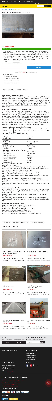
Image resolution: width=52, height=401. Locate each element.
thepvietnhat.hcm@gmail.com (27, 1)
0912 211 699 (22, 72)
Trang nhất (4, 9)
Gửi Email (7, 342)
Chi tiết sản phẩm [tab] (8, 89)
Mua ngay (39, 67)
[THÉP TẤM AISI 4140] (14, 271)
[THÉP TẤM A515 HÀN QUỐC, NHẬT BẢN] (38, 238)
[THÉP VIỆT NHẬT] (5, 6)
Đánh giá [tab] (25, 89)
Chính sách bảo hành (30, 359)
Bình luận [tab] (18, 89)
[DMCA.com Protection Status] (14, 399)
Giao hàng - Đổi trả (30, 353)
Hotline (19, 342)
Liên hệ (46, 3)
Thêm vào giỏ (14, 67)
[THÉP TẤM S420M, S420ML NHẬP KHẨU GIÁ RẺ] (39, 309)
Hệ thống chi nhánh (38, 3)
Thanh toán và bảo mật (31, 357)
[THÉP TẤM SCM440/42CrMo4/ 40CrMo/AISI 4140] (38, 272)
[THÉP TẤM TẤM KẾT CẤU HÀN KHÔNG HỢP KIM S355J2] (14, 303)
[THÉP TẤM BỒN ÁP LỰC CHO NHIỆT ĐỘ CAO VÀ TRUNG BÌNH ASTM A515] (14, 238)
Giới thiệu (29, 3)
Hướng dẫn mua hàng (31, 355)
